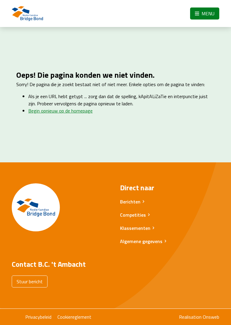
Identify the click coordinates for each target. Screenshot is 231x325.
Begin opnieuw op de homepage (60, 110)
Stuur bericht (30, 281)
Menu (207, 13)
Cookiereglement (74, 316)
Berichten (130, 201)
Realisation (190, 316)
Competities (133, 214)
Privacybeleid (38, 316)
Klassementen (135, 228)
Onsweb (211, 316)
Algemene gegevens (141, 241)
